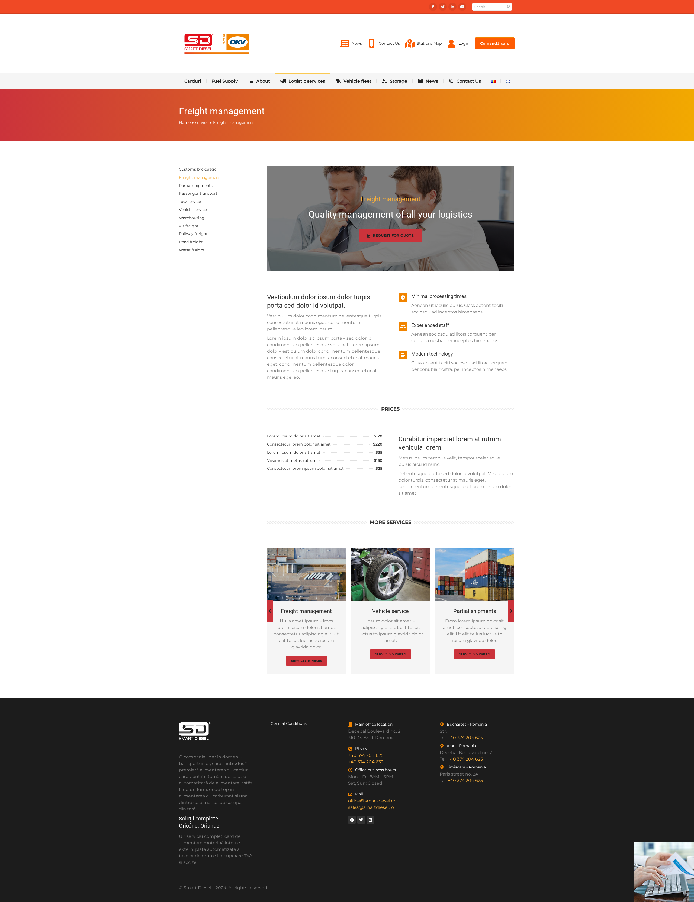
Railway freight (193, 233)
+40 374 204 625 (365, 755)
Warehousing (191, 217)
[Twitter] (361, 820)
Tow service (190, 201)
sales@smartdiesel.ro (371, 807)
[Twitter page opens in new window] (443, 7)
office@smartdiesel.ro (371, 800)
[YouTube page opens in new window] (462, 7)
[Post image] (306, 574)
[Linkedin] (370, 820)
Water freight (192, 250)
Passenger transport (198, 193)
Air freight (188, 225)
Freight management (199, 177)
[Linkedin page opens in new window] (452, 7)
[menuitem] (350, 43)
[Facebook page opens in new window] (433, 7)
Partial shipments (196, 185)
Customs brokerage (197, 169)
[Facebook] (352, 820)
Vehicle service (193, 209)
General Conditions (289, 723)
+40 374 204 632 (365, 761)
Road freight (191, 241)
